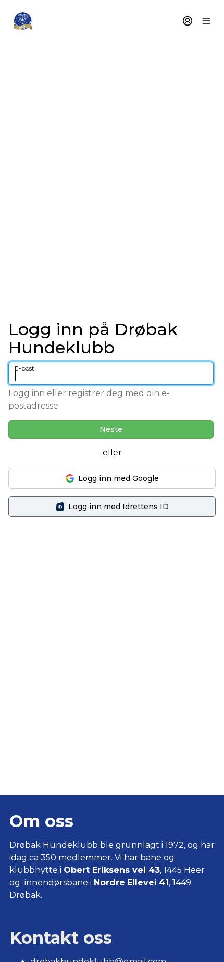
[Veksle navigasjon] (206, 20)
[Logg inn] (187, 20)
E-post (24, 368)
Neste (110, 429)
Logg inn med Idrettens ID (118, 506)
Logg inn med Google (118, 478)
